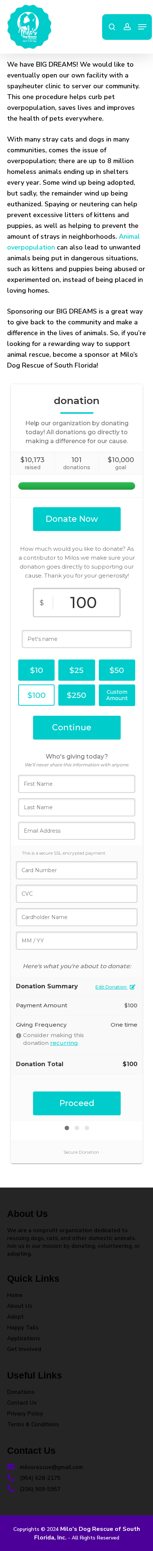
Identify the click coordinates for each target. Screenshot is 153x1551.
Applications (23, 1338)
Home (15, 1295)
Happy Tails (23, 1327)
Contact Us (22, 1403)
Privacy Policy (25, 1413)
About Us (19, 1306)
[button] (142, 27)
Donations (21, 1392)
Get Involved (24, 1349)
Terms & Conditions (33, 1424)
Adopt (15, 1316)
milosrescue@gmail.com (50, 1467)
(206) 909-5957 (39, 1489)
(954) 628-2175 (39, 1478)
